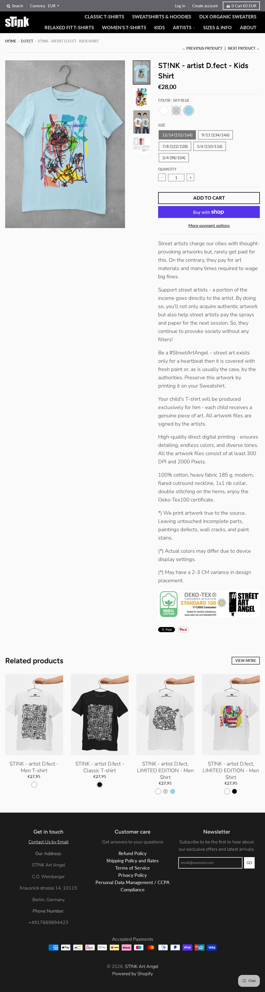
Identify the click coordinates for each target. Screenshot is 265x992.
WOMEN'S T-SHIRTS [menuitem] (124, 27)
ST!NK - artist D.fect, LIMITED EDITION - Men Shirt (165, 770)
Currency (37, 5)
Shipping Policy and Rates (132, 860)
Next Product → (244, 48)
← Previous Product (202, 48)
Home (10, 41)
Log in (180, 5)
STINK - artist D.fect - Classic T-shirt (99, 767)
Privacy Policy (132, 875)
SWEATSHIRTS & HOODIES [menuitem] (161, 16)
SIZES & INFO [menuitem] (217, 27)
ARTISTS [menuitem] (182, 27)
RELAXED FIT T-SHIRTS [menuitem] (69, 27)
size (161, 125)
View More (245, 660)
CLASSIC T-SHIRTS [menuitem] (104, 16)
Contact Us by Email (48, 842)
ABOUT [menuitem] (248, 27)
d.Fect (27, 41)
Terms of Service (132, 868)
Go (249, 862)
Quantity (167, 169)
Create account (205, 5)
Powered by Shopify (132, 974)
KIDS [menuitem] (159, 27)
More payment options (209, 225)
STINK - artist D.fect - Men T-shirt (34, 767)
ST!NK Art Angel (141, 966)
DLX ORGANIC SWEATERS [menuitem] (227, 16)
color (173, 100)
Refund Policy (132, 853)
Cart (244, 5)
